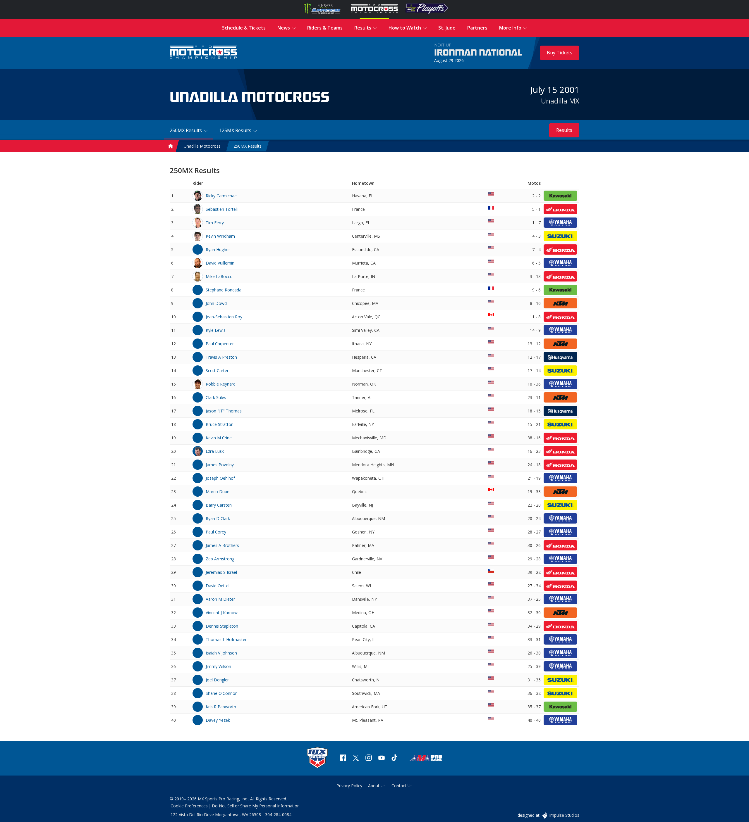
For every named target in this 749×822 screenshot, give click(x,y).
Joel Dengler (217, 680)
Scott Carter (217, 370)
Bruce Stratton (219, 424)
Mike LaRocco (219, 276)
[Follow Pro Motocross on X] (355, 758)
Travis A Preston (221, 357)
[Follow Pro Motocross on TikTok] (394, 758)
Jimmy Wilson (218, 666)
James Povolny (220, 464)
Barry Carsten (219, 505)
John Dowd (216, 303)
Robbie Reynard (221, 384)
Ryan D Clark (218, 518)
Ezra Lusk (215, 451)
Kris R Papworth (221, 706)
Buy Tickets (559, 52)
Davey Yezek (218, 720)
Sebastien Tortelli (222, 209)
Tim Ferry (215, 222)
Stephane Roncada (223, 290)
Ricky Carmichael (222, 195)
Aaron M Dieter (220, 599)
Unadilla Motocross (202, 146)
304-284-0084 (278, 814)
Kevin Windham (220, 236)
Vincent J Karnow (222, 612)
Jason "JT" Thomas (224, 411)
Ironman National (478, 53)
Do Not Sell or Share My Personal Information (256, 806)
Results (564, 130)
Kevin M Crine (219, 438)
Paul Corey (216, 532)
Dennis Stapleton (222, 626)
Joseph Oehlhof (220, 478)
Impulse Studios (564, 815)
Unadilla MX (560, 101)
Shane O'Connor (221, 693)
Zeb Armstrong (220, 559)
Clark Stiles (216, 397)
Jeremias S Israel (221, 572)
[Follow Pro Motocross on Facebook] (342, 758)
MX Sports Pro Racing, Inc (223, 799)
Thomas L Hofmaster (226, 639)
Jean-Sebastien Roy (224, 317)
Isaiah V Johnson (221, 653)
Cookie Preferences (189, 806)
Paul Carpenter (220, 343)
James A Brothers (222, 545)
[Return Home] (203, 53)
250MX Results (247, 146)
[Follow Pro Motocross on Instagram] (368, 758)
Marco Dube (217, 491)
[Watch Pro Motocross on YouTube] (381, 758)
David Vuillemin (220, 263)
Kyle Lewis (216, 330)
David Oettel (217, 585)
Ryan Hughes (218, 249)
